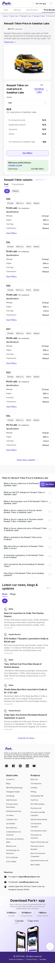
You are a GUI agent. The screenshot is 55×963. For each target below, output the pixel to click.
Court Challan (11, 862)
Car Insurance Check (39, 831)
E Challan (34, 788)
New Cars (14, 16)
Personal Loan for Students (37, 847)
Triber (5, 10)
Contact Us (10, 779)
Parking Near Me (37, 796)
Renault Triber (39, 16)
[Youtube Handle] (34, 765)
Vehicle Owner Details (39, 819)
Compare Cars (11, 819)
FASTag (33, 792)
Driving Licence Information (12, 805)
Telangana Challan (13, 792)
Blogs (8, 783)
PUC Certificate (12, 857)
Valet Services (11, 800)
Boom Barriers (11, 828)
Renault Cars (26, 16)
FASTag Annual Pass (13, 811)
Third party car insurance (36, 836)
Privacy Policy (31, 959)
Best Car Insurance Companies (38, 854)
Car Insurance (36, 783)
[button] (27, 618)
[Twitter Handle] (20, 765)
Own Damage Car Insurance (12, 851)
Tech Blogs (10, 796)
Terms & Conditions (16, 959)
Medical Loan (11, 846)
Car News (10, 815)
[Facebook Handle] (13, 765)
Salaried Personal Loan (39, 860)
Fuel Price (34, 800)
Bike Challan (35, 865)
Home (5, 16)
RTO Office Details (37, 804)
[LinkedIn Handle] (27, 765)
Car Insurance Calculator (36, 825)
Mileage (17, 10)
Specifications (32, 10)
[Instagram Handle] (6, 765)
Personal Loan (36, 808)
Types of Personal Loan (39, 842)
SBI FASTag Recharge (14, 788)
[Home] (7, 3)
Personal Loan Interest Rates (15, 840)
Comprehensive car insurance (13, 833)
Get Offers (27, 153)
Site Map (43, 959)
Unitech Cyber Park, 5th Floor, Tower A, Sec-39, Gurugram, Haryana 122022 (26, 887)
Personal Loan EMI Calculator (38, 813)
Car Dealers (10, 824)
